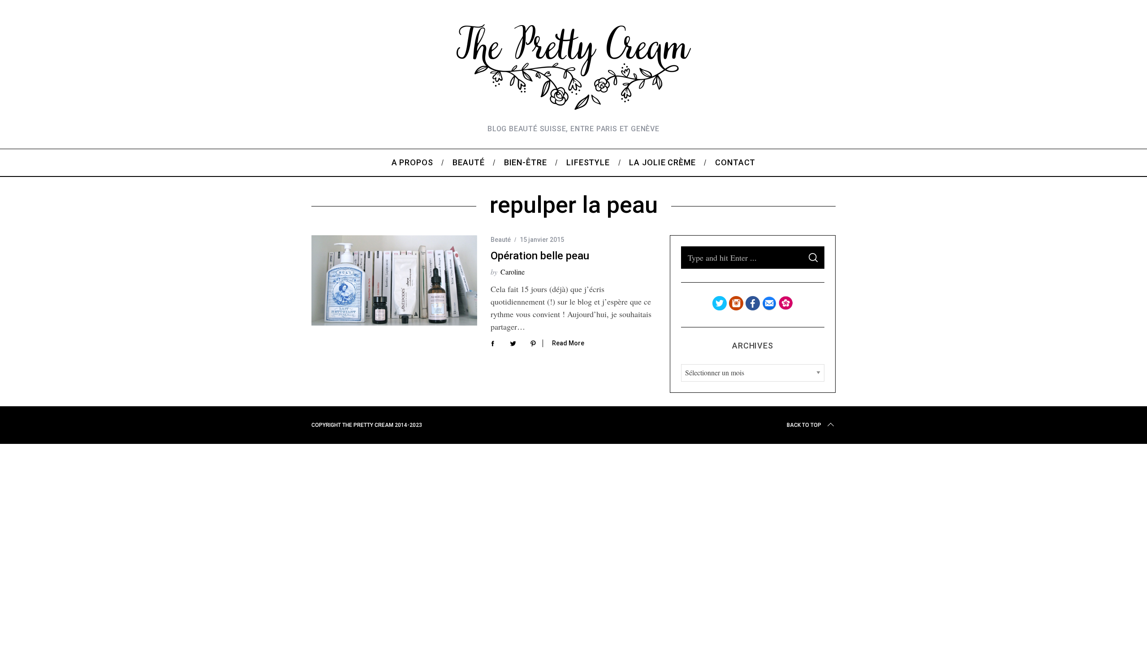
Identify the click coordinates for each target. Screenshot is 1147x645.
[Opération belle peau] (394, 280)
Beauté (501, 239)
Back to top (804, 425)
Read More (568, 343)
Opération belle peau (540, 255)
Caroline (512, 271)
